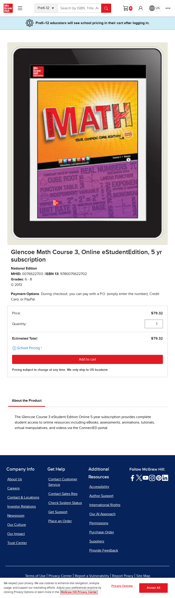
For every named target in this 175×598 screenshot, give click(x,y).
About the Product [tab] (26, 400)
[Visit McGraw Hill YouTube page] (145, 477)
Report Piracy (122, 576)
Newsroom (15, 515)
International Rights (104, 505)
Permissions (98, 523)
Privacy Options (122, 586)
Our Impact (16, 534)
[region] (87, 588)
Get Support (57, 512)
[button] (140, 8)
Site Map (143, 576)
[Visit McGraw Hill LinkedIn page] (165, 477)
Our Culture (16, 525)
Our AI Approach (102, 514)
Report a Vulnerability (92, 576)
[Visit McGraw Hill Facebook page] (132, 477)
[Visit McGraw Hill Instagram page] (152, 477)
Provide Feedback (103, 550)
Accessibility (99, 487)
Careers (13, 488)
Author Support (101, 496)
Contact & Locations (23, 497)
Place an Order (60, 521)
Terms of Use (35, 576)
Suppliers (96, 541)
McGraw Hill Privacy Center (79, 592)
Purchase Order (101, 532)
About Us (14, 479)
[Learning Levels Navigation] (20, 8)
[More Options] (168, 8)
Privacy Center (60, 576)
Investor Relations (21, 506)
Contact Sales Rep (62, 494)
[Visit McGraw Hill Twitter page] (139, 477)
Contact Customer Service (62, 482)
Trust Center (17, 543)
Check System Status (65, 503)
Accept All (153, 587)
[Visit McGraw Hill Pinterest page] (159, 477)
